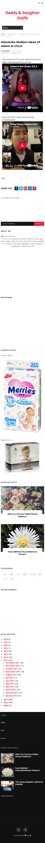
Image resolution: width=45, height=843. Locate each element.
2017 (6, 642)
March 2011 (11, 689)
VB (30, 835)
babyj (5, 574)
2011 (6, 660)
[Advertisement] (23, 215)
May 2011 (10, 684)
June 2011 (10, 681)
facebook (39, 223)
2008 (6, 705)
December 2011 (13, 663)
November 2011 (13, 666)
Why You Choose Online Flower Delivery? (23, 515)
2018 (6, 639)
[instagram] (18, 829)
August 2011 (11, 674)
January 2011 (11, 695)
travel (5, 579)
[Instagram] (42, 3)
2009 (6, 702)
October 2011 (12, 669)
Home (3, 34)
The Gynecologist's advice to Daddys (29, 783)
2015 (6, 648)
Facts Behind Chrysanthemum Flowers (22, 553)
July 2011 (10, 677)
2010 (6, 699)
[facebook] (25, 829)
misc (18, 574)
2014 (6, 651)
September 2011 (13, 671)
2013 (6, 654)
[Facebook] (39, 3)
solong (32, 574)
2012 (6, 657)
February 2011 (12, 692)
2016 (6, 645)
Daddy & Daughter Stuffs (23, 15)
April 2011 (10, 686)
